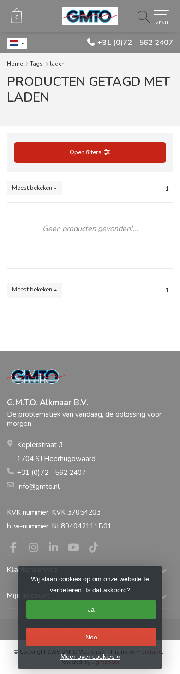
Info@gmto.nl (38, 486)
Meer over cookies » (90, 656)
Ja (91, 609)
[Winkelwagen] (16, 21)
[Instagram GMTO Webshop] (37, 548)
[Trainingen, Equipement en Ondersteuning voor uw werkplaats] (90, 16)
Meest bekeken (33, 188)
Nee (91, 637)
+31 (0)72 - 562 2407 (135, 42)
